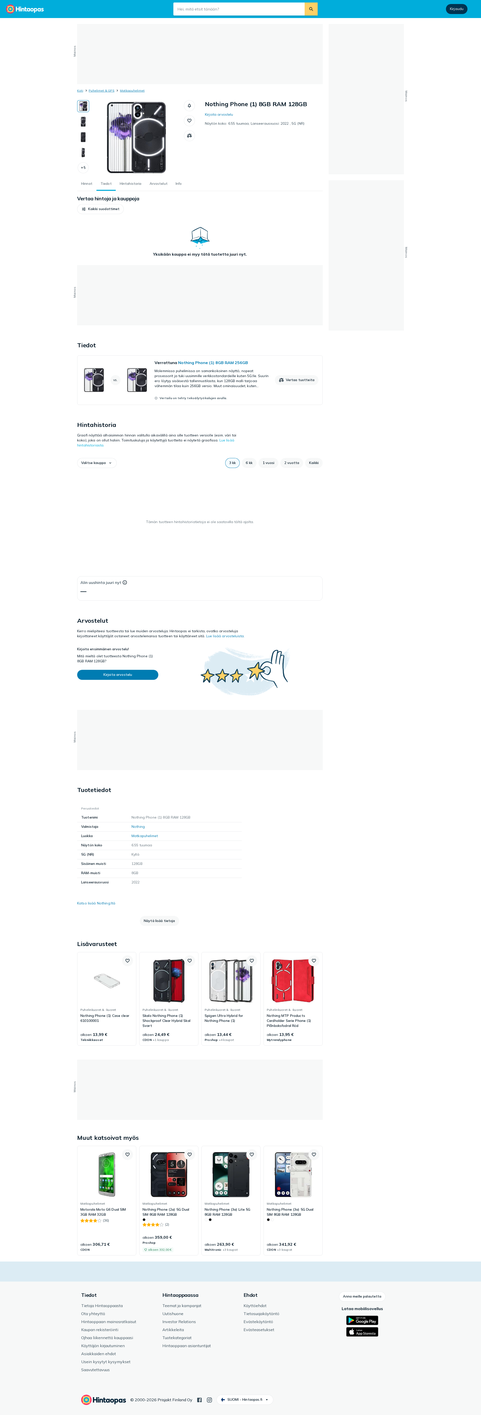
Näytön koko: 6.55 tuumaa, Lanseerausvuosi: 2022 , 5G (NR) (254, 123)
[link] (200, 380)
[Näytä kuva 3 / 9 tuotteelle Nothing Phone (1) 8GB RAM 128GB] (83, 137)
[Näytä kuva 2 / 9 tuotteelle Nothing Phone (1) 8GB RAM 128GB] (83, 122)
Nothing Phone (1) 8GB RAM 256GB (213, 362)
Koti (80, 90)
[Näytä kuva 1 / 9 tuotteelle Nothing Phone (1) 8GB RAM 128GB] (83, 106)
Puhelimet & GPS (101, 90)
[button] (83, 167)
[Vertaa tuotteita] (189, 135)
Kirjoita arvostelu (219, 114)
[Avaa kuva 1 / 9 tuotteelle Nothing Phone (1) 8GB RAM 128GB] (136, 137)
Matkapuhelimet (132, 90)
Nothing (138, 826)
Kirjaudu (456, 9)
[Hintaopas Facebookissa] (199, 1399)
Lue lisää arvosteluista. (225, 636)
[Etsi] (311, 9)
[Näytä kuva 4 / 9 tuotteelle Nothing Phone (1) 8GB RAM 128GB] (83, 153)
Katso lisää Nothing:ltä (96, 903)
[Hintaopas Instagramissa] (209, 1399)
